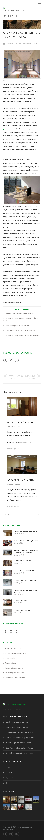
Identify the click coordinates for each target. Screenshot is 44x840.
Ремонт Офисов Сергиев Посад (25, 531)
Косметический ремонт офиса (16, 653)
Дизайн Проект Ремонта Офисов (18, 722)
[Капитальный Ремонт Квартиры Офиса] (22, 406)
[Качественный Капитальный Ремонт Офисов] (22, 464)
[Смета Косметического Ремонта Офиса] (28, 807)
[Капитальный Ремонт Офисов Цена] (14, 807)
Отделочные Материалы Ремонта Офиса (20, 330)
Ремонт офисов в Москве (14, 673)
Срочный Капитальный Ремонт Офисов (20, 753)
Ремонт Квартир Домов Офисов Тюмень (25, 591)
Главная (8, 767)
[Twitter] (11, 360)
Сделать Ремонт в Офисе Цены (25, 571)
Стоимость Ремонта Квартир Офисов (19, 732)
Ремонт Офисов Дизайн (22, 610)
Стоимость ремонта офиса (27, 44)
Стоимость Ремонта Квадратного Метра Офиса (22, 335)
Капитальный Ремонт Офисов (17, 727)
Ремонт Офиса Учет (21, 601)
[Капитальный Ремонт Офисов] (21, 799)
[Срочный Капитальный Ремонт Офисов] (36, 799)
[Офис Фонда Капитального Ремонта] (28, 799)
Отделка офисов (11, 658)
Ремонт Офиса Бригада (22, 561)
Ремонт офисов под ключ (14, 668)
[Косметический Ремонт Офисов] (21, 807)
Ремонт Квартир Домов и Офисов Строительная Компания (26, 552)
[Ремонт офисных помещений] (20, 12)
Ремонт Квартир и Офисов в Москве (19, 743)
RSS (7, 783)
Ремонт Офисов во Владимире (25, 580)
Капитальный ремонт (13, 648)
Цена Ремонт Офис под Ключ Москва (19, 748)
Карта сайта (10, 778)
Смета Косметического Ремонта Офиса (19, 313)
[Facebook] (5, 360)
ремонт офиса (9, 129)
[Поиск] (38, 514)
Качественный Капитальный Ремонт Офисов (22, 480)
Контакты (9, 773)
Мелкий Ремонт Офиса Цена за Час (26, 541)
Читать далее (13, 449)
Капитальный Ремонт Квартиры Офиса (22, 422)
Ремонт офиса (10, 663)
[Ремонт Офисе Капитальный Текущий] (6, 807)
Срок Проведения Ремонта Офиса (17, 326)
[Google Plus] (17, 360)
